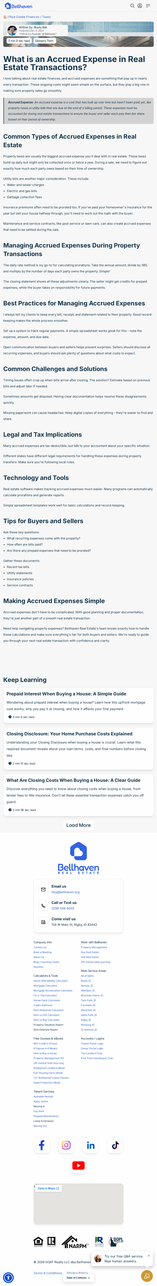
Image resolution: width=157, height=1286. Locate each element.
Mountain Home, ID (92, 995)
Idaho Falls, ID (89, 1014)
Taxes (46, 17)
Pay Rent (39, 1111)
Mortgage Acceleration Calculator (53, 990)
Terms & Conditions (48, 1273)
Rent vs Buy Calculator (47, 1019)
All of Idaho (87, 975)
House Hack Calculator (47, 1000)
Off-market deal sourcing (95, 961)
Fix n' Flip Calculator (45, 995)
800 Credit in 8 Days (45, 1043)
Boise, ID (86, 980)
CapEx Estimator (43, 1005)
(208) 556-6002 (63, 908)
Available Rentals (43, 1096)
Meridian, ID (88, 990)
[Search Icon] (132, 6)
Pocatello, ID (88, 1005)
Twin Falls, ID (88, 1000)
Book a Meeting (43, 952)
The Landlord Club (91, 1053)
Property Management (94, 947)
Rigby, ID (86, 1019)
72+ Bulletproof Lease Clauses (51, 1077)
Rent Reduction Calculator (49, 1010)
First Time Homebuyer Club (97, 1058)
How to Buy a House (45, 1053)
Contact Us (40, 947)
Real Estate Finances (24, 17)
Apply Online (41, 1101)
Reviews (38, 966)
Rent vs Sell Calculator (47, 1014)
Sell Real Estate (90, 957)
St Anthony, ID (89, 1029)
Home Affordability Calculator (51, 980)
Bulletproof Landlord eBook (49, 1067)
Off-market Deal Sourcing (49, 1063)
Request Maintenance (46, 1116)
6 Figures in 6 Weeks (45, 1048)
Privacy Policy (77, 1273)
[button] (8, 1277)
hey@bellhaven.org (66, 892)
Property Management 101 (49, 1058)
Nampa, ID (87, 985)
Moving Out (40, 1125)
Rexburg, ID (87, 1024)
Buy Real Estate (90, 952)
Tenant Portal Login (92, 1043)
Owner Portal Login (92, 1048)
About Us (39, 957)
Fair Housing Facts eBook (48, 1072)
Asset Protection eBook (47, 1082)
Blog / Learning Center (46, 961)
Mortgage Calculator (45, 985)
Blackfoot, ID (88, 1010)
